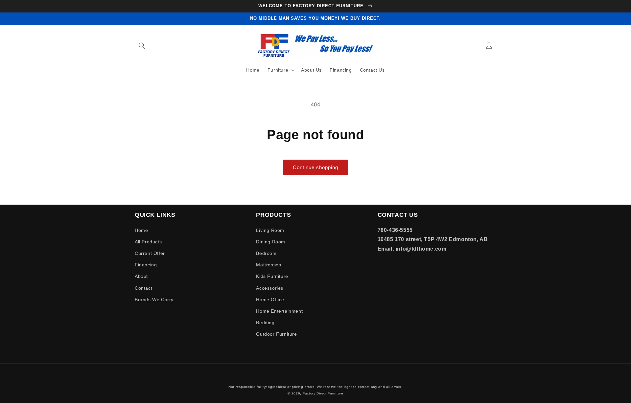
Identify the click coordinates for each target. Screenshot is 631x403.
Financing (146, 264)
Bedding (265, 322)
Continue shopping (315, 167)
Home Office (270, 299)
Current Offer (150, 253)
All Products (148, 241)
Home (141, 230)
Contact (143, 288)
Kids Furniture (272, 276)
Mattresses (268, 264)
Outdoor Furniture (276, 334)
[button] (142, 45)
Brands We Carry (154, 299)
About (141, 276)
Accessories (269, 288)
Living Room (270, 230)
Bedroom (266, 253)
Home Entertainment (279, 311)
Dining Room (270, 241)
